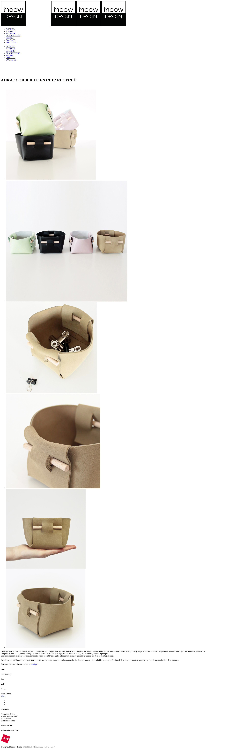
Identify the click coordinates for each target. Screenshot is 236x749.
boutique (34, 664)
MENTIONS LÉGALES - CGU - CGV (39, 747)
